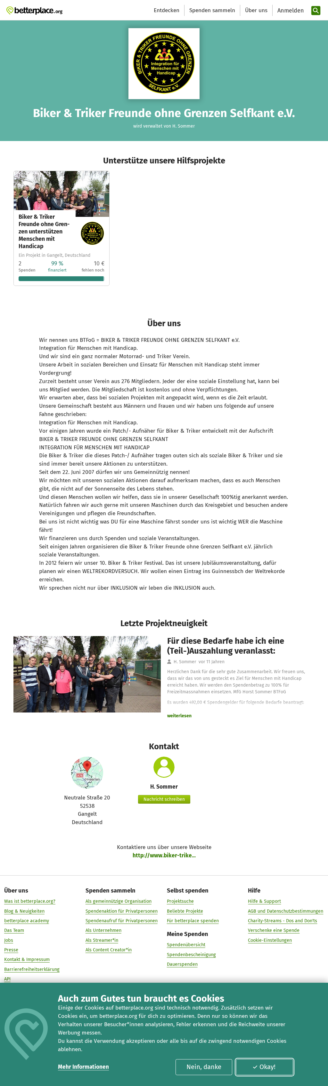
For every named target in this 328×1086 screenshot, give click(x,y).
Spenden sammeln (212, 10)
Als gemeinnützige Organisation (119, 901)
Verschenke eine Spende (273, 930)
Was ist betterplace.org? (29, 901)
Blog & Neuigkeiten (24, 911)
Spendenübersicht (186, 945)
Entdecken (166, 10)
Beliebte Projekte (185, 911)
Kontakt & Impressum (27, 959)
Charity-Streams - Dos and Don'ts (282, 921)
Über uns (256, 10)
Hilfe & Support (264, 901)
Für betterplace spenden (193, 921)
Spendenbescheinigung (191, 954)
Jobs (8, 940)
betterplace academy (26, 921)
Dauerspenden (182, 964)
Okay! (267, 1067)
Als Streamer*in (102, 940)
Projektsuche (180, 901)
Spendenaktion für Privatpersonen (122, 911)
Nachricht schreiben (164, 799)
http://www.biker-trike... (164, 855)
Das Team (14, 930)
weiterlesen (179, 716)
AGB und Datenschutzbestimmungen (285, 911)
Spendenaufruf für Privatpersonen (122, 921)
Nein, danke (203, 1067)
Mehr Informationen (83, 1067)
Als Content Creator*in (109, 950)
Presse (11, 950)
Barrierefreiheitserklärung (32, 969)
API (7, 979)
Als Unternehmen (103, 930)
